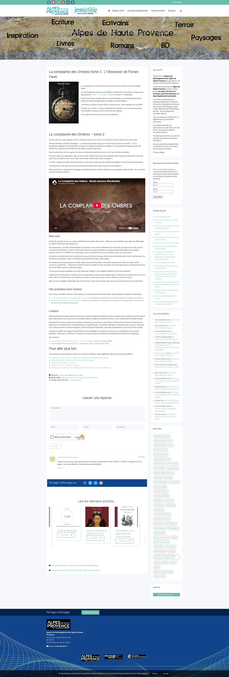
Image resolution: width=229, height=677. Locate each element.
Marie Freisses (160, 353)
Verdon (164, 562)
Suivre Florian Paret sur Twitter (63, 363)
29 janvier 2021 (77, 375)
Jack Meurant (174, 482)
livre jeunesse (159, 505)
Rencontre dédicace (161, 542)
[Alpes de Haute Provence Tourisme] (73, 2)
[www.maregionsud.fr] (114, 657)
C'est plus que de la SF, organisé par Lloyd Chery (71, 298)
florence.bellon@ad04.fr (58, 646)
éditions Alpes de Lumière (163, 572)
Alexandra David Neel (161, 436)
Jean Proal (169, 500)
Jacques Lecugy (160, 487)
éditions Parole (159, 576)
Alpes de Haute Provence (71, 377)
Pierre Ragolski (159, 533)
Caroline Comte (159, 464)
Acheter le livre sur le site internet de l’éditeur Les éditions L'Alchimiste (79, 358)
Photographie (171, 523)
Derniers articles (158, 11)
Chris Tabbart (172, 464)
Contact (178, 2)
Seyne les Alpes (159, 551)
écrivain (84, 377)
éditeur (156, 567)
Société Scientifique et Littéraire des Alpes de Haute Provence (165, 557)
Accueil (49, 38)
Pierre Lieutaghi (159, 528)
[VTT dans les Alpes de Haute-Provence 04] (68, 2)
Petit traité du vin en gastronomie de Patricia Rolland (125, 533)
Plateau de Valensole (161, 537)
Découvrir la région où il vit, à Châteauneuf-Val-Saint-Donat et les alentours (81, 368)
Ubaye (156, 562)
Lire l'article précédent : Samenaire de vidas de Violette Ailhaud (74, 566)
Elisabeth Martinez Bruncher (164, 473)
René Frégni (158, 546)
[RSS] (58, 2)
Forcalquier (168, 477)
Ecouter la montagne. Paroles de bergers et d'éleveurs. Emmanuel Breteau (167, 284)
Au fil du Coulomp (160, 450)
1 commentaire (75, 380)
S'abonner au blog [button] (90, 612)
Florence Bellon (64, 375)
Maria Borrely (158, 510)
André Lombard (159, 445)
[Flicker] (53, 2)
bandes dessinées (160, 454)
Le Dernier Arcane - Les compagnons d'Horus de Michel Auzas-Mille (167, 347)
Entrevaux (157, 477)
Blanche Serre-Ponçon (162, 459)
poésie (174, 537)
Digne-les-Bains (172, 468)
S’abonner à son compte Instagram (65, 365)
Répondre (60, 468)
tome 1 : (103, 95)
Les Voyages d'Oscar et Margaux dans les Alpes (166, 408)
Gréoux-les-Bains (160, 482)
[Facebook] (49, 2)
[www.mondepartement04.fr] (91, 658)
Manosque (170, 505)
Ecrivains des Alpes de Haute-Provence (69, 38)
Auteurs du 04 (118, 11)
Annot (171, 445)
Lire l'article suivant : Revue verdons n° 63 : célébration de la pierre (75, 570)
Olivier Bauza (158, 523)
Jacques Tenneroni (160, 491)
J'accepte (166, 673)
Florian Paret (93, 377)
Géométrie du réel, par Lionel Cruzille (66, 300)
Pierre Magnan (173, 528)
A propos (172, 11)
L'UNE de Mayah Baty (67, 530)
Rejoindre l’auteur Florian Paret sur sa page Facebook (72, 360)
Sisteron (171, 551)
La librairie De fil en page (67, 457)
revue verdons (170, 546)
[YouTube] (63, 2)
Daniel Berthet (159, 468)
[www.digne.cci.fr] (138, 656)
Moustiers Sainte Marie (162, 514)
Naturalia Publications (161, 519)
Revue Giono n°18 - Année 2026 (166, 243)
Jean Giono (158, 500)
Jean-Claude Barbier (161, 496)
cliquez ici (145, 673)
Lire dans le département (137, 11)
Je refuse (155, 673)
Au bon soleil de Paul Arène (165, 263)
